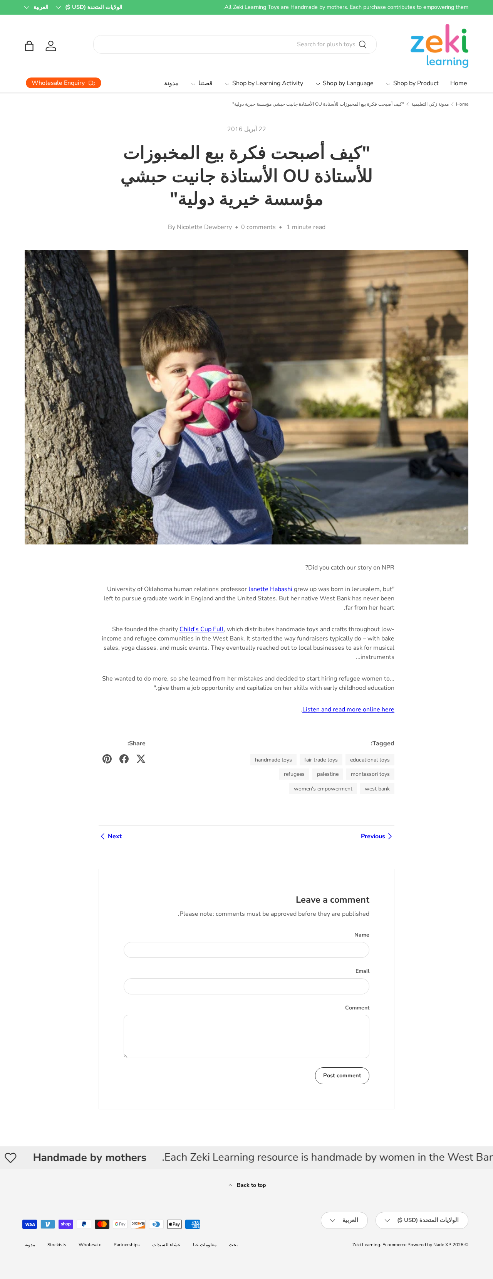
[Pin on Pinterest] (107, 758)
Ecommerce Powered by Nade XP (416, 1245)
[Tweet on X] (140, 758)
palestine (328, 774)
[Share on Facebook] (124, 758)
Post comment (342, 1075)
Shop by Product (416, 83)
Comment (357, 1007)
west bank (377, 788)
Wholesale (90, 1245)
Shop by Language (348, 83)
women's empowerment (323, 788)
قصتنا (205, 83)
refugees (294, 774)
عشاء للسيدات (166, 1245)
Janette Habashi (270, 589)
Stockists (56, 1245)
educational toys (370, 759)
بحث (233, 1245)
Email (362, 971)
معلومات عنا (204, 1245)
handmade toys (273, 759)
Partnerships (127, 1245)
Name (361, 935)
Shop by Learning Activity (267, 83)
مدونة (171, 83)
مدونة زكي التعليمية (430, 104)
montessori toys (370, 774)
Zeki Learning (366, 1245)
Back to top (250, 1185)
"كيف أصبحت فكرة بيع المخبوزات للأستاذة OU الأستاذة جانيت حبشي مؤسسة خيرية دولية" (318, 104)
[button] (29, 45)
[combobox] (235, 44)
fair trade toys (321, 759)
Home (458, 83)
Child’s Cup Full (201, 629)
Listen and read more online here (348, 709)
